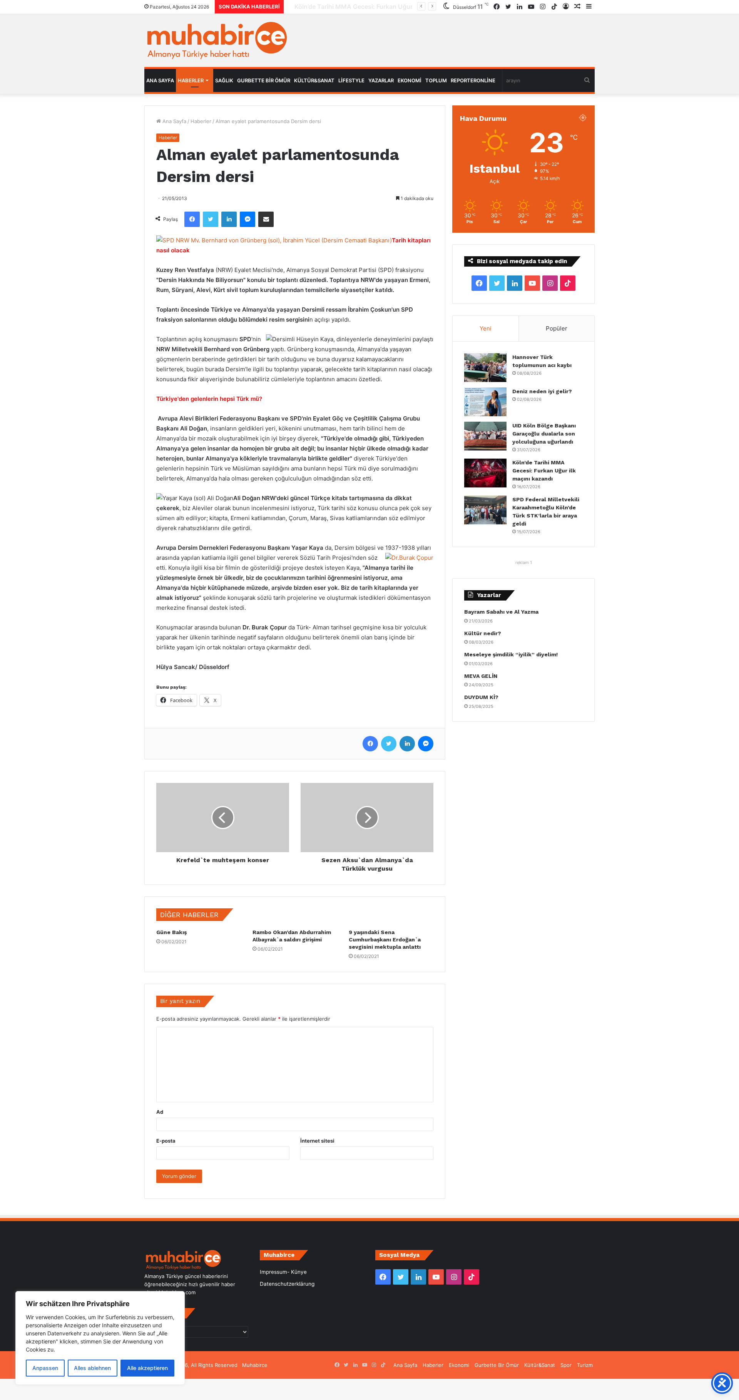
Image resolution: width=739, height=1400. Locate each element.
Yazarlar (381, 80)
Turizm (585, 1365)
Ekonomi (409, 80)
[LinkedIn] (229, 219)
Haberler (191, 80)
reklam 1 (523, 562)
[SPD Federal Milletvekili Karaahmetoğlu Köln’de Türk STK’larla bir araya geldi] (485, 510)
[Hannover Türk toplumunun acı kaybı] (485, 367)
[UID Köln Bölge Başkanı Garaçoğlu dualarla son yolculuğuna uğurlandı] (485, 436)
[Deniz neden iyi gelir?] (485, 401)
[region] (100, 1338)
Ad (159, 1112)
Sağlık (224, 80)
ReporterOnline (473, 80)
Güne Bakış (171, 932)
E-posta (166, 1141)
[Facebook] (192, 219)
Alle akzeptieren (147, 1368)
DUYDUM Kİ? (481, 697)
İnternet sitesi (317, 1141)
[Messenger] (247, 219)
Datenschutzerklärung (287, 1284)
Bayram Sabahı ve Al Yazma (501, 612)
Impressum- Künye (283, 1272)
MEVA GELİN (480, 676)
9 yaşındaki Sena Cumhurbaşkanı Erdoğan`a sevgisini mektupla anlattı (385, 939)
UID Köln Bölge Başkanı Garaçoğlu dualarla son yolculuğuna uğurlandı (544, 433)
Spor (566, 1365)
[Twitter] (210, 219)
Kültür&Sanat (314, 80)
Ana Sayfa (160, 80)
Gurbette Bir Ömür (263, 80)
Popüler (556, 328)
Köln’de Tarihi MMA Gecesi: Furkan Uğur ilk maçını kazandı (373, 6)
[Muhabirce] (215, 40)
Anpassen (45, 1368)
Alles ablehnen (92, 1368)
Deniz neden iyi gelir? (542, 391)
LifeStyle (351, 80)
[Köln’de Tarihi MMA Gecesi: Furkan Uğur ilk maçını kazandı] (485, 473)
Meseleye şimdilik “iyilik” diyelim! (512, 654)
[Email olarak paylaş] (266, 219)
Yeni (486, 328)
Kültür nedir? (482, 633)
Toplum (436, 80)
